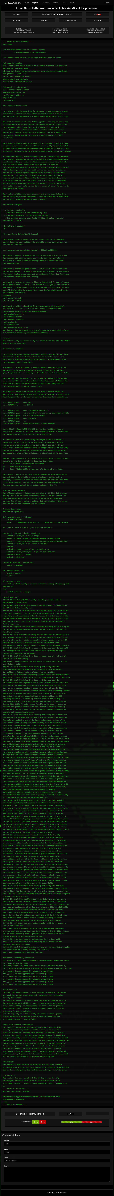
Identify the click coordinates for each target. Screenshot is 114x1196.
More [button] (72, 3)
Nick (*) (6, 1140)
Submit (106, 3)
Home (27, 3)
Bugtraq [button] (35, 3)
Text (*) (6, 1166)
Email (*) (6, 1149)
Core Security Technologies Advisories (59, 14)
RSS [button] (64, 3)
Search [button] (55, 3)
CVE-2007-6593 (72, 20)
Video (6, 1157)
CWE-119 (99, 20)
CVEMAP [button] (46, 3)
